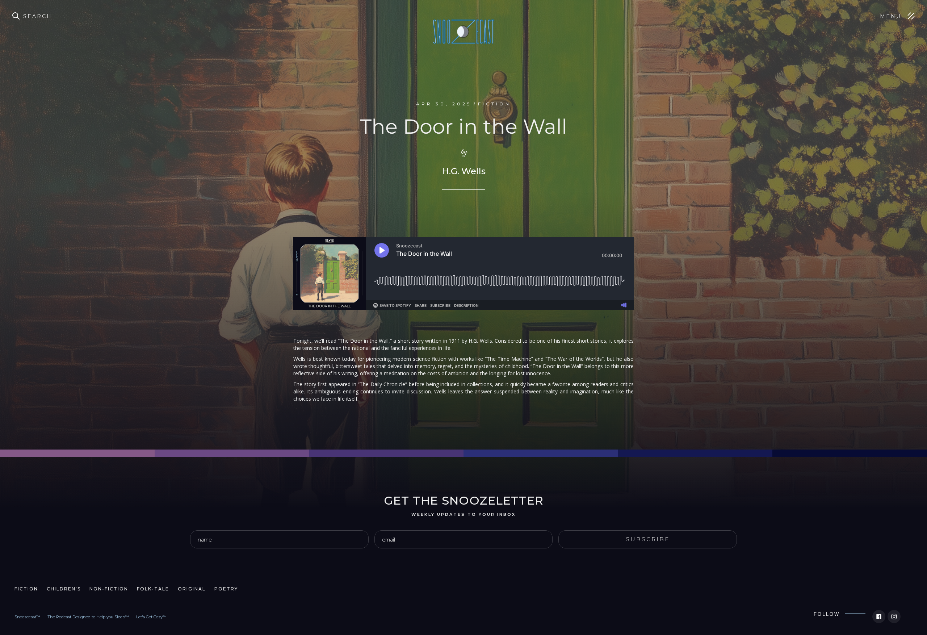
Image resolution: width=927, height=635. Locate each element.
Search (37, 16)
